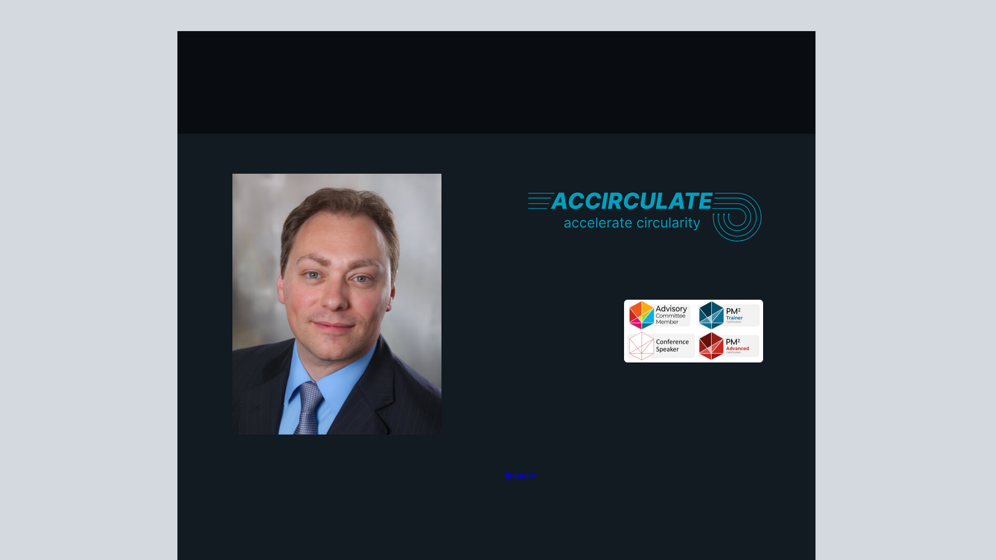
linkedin (520, 475)
